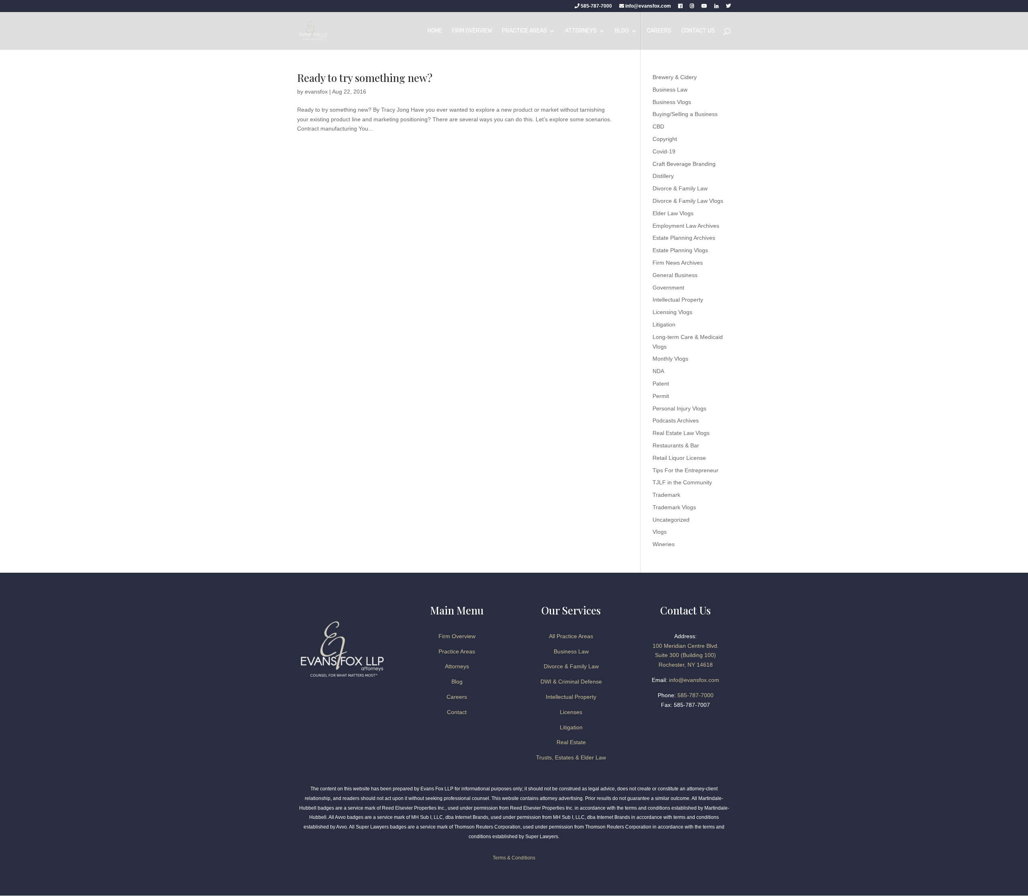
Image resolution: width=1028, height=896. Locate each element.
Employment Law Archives (686, 225)
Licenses (571, 712)
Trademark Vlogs (674, 507)
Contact (457, 712)
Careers (659, 31)
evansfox (316, 91)
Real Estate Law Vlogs (681, 433)
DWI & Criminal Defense (571, 681)
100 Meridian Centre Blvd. (686, 646)
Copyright (665, 139)
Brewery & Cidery (675, 77)
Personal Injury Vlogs (679, 408)
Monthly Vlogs (670, 358)
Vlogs (660, 532)
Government (668, 287)
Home (435, 31)
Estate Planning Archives (684, 238)
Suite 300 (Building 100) (685, 655)
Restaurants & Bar (676, 445)
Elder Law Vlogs (673, 213)
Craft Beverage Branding (684, 164)
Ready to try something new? (364, 78)
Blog (622, 31)
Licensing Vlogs (672, 312)
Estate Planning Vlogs (680, 250)
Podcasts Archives (676, 420)
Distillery (663, 176)
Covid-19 (664, 151)
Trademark (666, 495)
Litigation (664, 324)
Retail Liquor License (679, 458)
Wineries (664, 544)
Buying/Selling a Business (685, 114)
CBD (658, 126)
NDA (658, 371)
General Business (675, 275)
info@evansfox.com (648, 6)
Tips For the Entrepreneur (685, 470)
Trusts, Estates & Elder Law (571, 757)
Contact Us (698, 31)
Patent (661, 383)
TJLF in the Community (682, 482)
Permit (661, 396)
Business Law (670, 89)
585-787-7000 (595, 6)
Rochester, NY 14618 (686, 664)
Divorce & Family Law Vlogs (688, 201)
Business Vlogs (672, 102)
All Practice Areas (571, 636)
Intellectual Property (678, 299)
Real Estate (571, 742)
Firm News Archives (678, 262)
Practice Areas (524, 31)
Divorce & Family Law (680, 188)
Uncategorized (671, 519)
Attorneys (581, 31)
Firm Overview (472, 31)
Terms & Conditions (514, 858)
